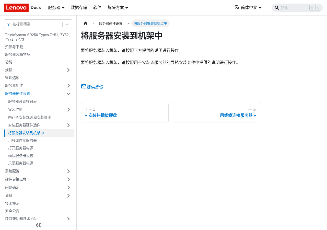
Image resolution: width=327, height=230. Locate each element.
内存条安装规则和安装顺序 (29, 117)
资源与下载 (14, 47)
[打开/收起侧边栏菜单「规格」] (68, 70)
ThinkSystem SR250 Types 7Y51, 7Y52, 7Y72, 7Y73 (37, 37)
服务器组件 (14, 85)
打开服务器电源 (20, 148)
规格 (8, 70)
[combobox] (13, 24)
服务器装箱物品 (17, 54)
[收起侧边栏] (38, 225)
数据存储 (79, 7)
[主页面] (85, 23)
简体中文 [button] (249, 7)
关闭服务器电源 (20, 163)
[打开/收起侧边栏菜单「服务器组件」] (68, 86)
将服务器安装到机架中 (26, 133)
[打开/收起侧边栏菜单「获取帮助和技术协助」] (68, 219)
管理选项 (12, 78)
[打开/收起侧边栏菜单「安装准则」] (68, 110)
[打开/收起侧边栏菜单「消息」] (68, 196)
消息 (8, 195)
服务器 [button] (54, 7)
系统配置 (12, 171)
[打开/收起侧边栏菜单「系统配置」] (68, 171)
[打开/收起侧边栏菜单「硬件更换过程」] (68, 179)
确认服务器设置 (20, 156)
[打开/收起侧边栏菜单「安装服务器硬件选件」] (68, 125)
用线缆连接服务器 (22, 141)
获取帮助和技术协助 (21, 219)
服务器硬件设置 (17, 93)
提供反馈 (95, 87)
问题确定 (12, 187)
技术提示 (12, 203)
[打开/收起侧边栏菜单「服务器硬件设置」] (68, 94)
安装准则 (15, 109)
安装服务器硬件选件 (24, 125)
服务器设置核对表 (22, 101)
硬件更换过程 (16, 179)
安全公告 (12, 211)
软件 (97, 7)
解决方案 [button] (116, 7)
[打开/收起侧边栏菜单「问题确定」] (68, 187)
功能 (8, 62)
